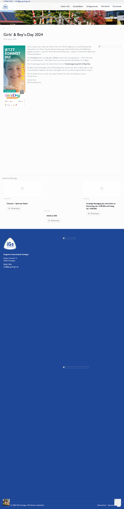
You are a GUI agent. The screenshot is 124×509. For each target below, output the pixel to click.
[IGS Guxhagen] (5, 6)
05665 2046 (9, 1)
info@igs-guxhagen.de (22, 1)
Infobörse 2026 (52, 216)
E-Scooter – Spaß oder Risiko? (17, 204)
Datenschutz (102, 505)
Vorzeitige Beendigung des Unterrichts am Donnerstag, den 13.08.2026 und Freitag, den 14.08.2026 (100, 206)
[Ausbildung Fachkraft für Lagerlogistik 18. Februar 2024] (119, 502)
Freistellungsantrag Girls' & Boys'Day (77, 64)
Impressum (111, 505)
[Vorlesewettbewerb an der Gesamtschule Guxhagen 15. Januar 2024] (5, 502)
